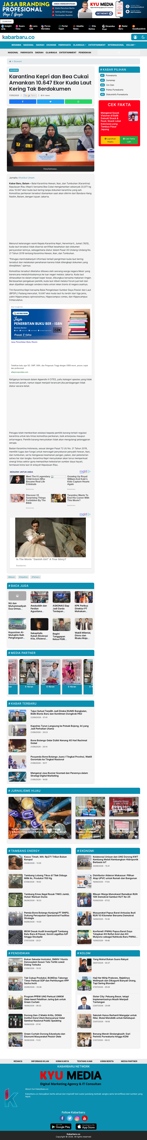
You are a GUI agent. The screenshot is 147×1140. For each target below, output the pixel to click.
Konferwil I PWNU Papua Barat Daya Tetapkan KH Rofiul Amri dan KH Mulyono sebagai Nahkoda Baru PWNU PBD (114, 935)
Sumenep (110, 80)
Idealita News (78, 27)
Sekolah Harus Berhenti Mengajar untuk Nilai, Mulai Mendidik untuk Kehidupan (115, 1016)
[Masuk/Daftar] (135, 37)
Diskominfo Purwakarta (117, 94)
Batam (12, 577)
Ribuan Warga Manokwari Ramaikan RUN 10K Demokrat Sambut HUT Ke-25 (115, 895)
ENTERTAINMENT (97, 45)
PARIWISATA (64, 45)
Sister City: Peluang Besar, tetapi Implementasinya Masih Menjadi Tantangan (111, 999)
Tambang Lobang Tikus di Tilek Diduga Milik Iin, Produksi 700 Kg (45, 876)
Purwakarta (111, 75)
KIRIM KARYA (62, 1061)
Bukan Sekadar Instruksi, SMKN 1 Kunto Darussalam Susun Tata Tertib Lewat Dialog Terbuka (46, 962)
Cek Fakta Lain (130, 140)
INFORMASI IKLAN (40, 1061)
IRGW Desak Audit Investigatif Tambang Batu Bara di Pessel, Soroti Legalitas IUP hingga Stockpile (46, 934)
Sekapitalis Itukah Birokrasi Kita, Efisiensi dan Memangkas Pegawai (39, 640)
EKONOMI (51, 45)
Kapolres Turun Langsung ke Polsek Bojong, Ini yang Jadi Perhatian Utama (60, 727)
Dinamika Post (108, 27)
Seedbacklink (139, 28)
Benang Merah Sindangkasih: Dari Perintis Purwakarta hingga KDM (111, 1035)
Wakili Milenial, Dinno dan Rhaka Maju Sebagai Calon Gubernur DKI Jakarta (83, 639)
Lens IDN (33, 27)
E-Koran (29, 686)
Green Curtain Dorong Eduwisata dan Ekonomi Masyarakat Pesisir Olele (44, 1035)
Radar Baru (123, 27)
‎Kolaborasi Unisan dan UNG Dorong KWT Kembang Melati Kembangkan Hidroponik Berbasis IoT (115, 859)
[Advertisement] (50, 221)
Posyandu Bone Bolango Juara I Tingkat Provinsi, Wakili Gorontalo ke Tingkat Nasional (61, 758)
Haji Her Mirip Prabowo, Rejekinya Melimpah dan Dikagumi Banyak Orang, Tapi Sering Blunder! (114, 980)
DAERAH (40, 45)
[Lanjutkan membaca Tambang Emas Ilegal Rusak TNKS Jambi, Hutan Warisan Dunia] (15, 900)
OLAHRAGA (78, 45)
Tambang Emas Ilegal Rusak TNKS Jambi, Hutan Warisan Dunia (46, 895)
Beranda (16, 45)
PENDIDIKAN (85, 52)
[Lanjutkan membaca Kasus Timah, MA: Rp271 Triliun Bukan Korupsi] (15, 862)
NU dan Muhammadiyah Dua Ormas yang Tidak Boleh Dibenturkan (17, 610)
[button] (143, 37)
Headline (24, 577)
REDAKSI (18, 1061)
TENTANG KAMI (84, 1061)
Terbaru (36, 577)
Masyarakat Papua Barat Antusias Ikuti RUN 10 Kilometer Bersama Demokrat (114, 914)
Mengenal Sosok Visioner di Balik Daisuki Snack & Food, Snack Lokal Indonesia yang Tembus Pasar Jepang (111, 121)
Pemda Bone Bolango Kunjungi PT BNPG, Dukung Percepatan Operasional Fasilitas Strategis (46, 915)
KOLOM (130, 45)
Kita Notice (92, 27)
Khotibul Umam (26, 177)
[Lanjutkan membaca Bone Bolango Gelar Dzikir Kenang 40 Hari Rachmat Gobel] (17, 745)
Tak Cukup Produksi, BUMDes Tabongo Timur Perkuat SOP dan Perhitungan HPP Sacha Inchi (46, 980)
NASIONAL (28, 45)
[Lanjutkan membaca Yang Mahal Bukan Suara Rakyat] (84, 965)
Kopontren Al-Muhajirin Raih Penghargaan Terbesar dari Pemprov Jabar (16, 638)
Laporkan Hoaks (111, 140)
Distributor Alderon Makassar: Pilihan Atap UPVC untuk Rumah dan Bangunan (115, 876)
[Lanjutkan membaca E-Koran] (29, 672)
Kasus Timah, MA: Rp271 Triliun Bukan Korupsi (45, 858)
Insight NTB (6, 27)
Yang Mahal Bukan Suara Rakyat (110, 959)
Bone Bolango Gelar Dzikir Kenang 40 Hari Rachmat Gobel (59, 741)
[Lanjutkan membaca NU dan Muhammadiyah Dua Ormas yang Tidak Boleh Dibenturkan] (17, 595)
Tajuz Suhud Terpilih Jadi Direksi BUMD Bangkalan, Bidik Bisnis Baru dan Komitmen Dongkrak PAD (59, 712)
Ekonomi (14, 70)
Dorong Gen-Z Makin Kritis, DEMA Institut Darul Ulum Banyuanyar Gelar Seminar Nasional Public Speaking (44, 1018)
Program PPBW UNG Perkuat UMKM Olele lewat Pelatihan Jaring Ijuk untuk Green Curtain (45, 999)
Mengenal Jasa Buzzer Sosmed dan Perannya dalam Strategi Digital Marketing (59, 774)
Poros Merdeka (45, 27)
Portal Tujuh (63, 27)
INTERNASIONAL (116, 45)
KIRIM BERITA (107, 1061)
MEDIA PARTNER (129, 1061)
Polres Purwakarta (114, 89)
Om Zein (110, 85)
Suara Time (20, 27)
